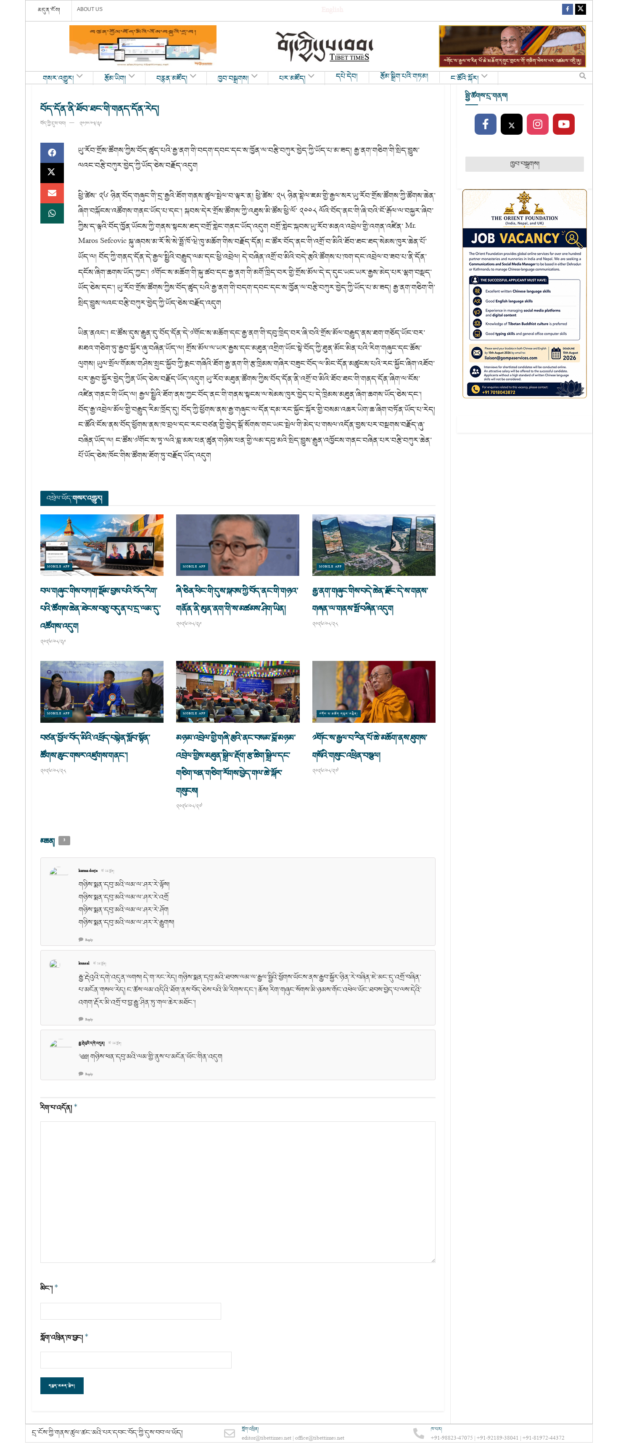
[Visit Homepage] (325, 46)
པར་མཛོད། (292, 78)
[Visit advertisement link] (143, 46)
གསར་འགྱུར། (58, 78)
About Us (90, 9)
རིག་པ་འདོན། (59, 1107)
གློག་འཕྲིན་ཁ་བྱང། (64, 1337)
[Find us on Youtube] (564, 125)
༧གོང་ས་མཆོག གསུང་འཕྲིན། (338, 713)
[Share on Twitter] (52, 173)
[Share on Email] (52, 193)
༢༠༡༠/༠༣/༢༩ (90, 123)
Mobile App (58, 566)
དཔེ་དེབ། (347, 76)
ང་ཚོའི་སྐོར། (465, 78)
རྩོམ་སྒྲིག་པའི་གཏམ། (404, 76)
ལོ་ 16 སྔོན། (107, 871)
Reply (89, 940)
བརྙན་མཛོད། (172, 78)
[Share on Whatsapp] (52, 213)
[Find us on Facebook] (567, 10)
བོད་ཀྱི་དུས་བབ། (53, 123)
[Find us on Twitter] (580, 10)
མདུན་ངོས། (49, 10)
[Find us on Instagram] (538, 125)
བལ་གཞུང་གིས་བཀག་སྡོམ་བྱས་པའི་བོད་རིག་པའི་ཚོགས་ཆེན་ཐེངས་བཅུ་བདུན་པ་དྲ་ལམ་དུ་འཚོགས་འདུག (100, 609)
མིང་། (49, 1288)
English (332, 10)
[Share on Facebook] (52, 153)
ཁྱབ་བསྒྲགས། (233, 78)
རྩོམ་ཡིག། (115, 78)
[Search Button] (582, 78)
